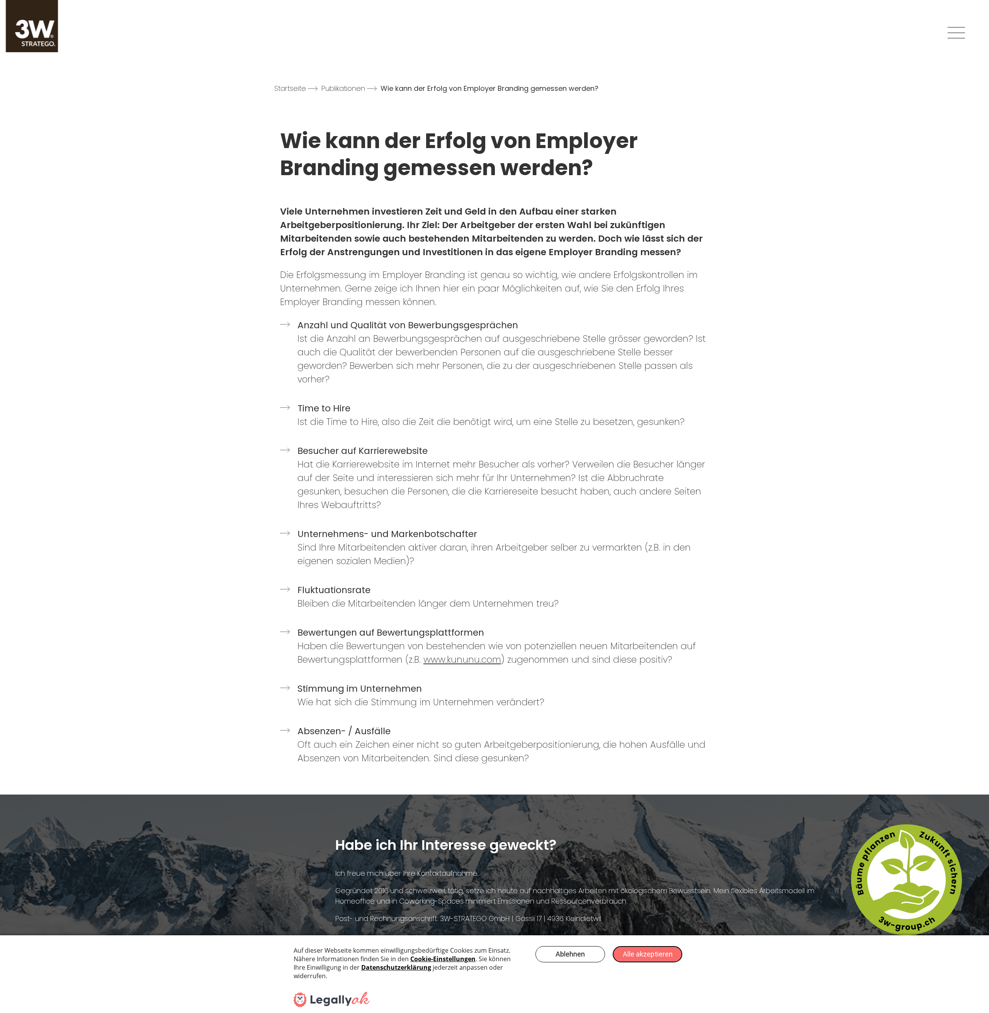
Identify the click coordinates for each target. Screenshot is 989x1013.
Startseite (290, 88)
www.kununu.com (462, 659)
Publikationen (343, 88)
